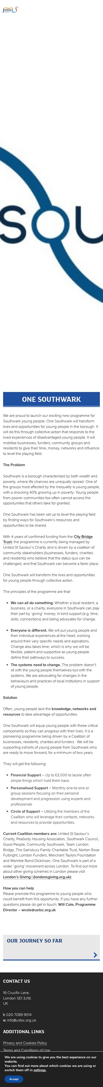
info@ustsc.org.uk (21, 1020)
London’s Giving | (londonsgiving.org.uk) (37, 877)
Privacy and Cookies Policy (25, 1043)
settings (40, 1070)
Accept (13, 1079)
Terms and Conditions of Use (26, 1050)
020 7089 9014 (19, 1014)
